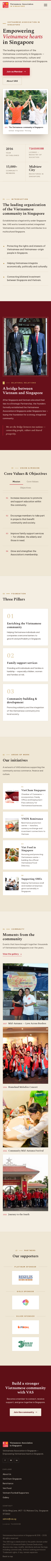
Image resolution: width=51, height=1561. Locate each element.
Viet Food (7, 1488)
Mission (16, 481)
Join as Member (16, 71)
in (17, 1460)
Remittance (8, 1483)
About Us (7, 1474)
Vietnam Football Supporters (16, 1493)
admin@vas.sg (9, 1519)
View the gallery (12, 954)
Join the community (25, 1412)
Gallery (6, 1497)
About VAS (12, 81)
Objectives (25, 488)
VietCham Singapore (12, 1479)
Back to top (8, 1556)
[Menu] (45, 5)
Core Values (32, 481)
